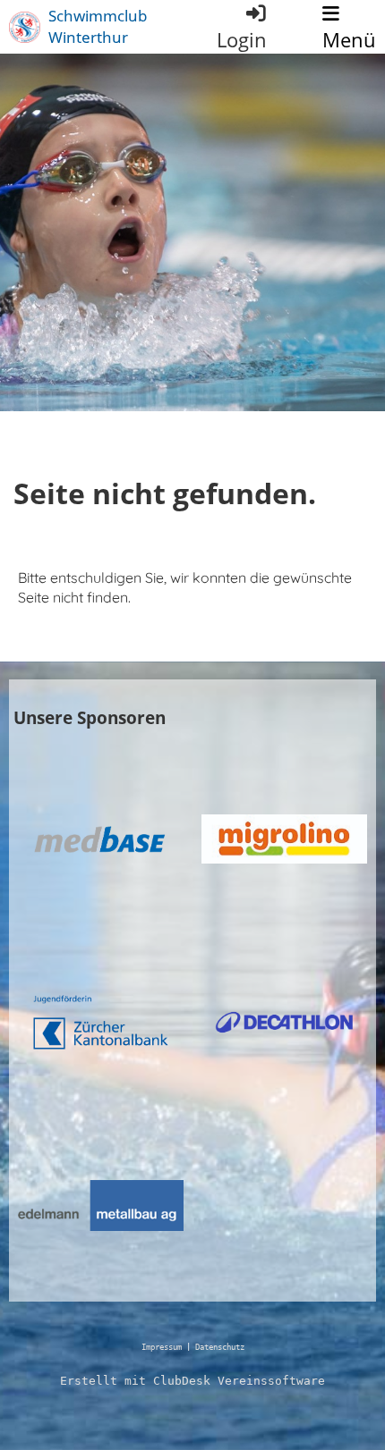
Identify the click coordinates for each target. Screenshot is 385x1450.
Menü (349, 40)
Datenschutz (219, 1347)
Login (242, 40)
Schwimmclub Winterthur (97, 26)
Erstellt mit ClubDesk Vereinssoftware (192, 1380)
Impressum (161, 1347)
